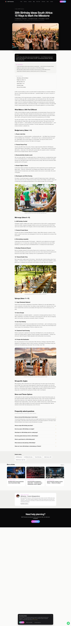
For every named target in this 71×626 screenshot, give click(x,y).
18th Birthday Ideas (19, 457)
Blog (34, 1)
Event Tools (38, 1)
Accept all (21, 622)
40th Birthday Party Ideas (28, 457)
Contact (51, 1)
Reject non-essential (29, 622)
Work (21, 1)
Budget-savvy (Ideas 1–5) (21, 79)
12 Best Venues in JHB (47, 457)
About (48, 1)
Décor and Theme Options (21, 87)
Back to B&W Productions (20, 8)
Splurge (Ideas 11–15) (20, 83)
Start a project (63, 1)
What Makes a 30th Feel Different (22, 77)
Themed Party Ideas (38, 457)
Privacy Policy (35, 619)
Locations (29, 1)
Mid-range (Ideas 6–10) (21, 81)
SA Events (43, 1)
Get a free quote (35, 521)
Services (25, 1)
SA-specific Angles (20, 85)
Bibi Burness (19, 18)
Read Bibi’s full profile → (25, 503)
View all (62, 464)
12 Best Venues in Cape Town (20, 459)
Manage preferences (38, 622)
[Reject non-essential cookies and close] (51, 615)
